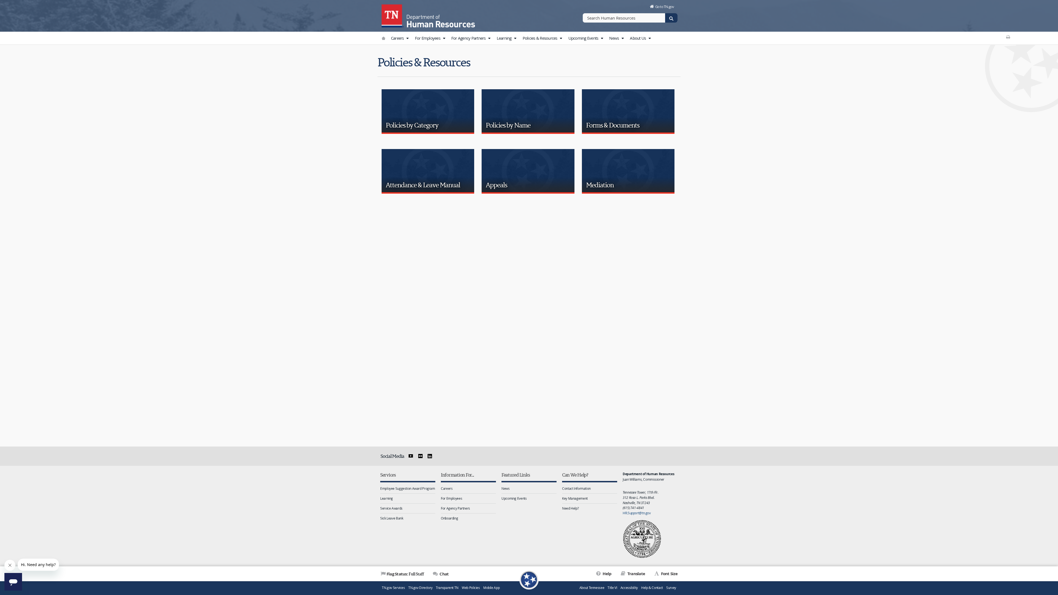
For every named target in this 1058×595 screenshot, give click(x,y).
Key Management (575, 498)
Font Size (669, 574)
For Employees (428, 38)
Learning (504, 38)
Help (606, 574)
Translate (636, 574)
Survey (671, 587)
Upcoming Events (583, 38)
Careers (398, 38)
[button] (407, 38)
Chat (444, 574)
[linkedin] (430, 456)
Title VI (612, 587)
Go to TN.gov (664, 6)
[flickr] (420, 456)
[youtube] (411, 456)
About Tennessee (591, 587)
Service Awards (391, 508)
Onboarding (449, 518)
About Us (638, 38)
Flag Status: (405, 573)
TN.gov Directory (420, 587)
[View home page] (393, 15)
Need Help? (570, 508)
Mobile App (491, 587)
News (614, 38)
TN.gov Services (393, 587)
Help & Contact (652, 587)
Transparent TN (447, 587)
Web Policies (471, 587)
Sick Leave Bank (391, 518)
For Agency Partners (469, 38)
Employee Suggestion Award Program (407, 488)
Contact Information (576, 488)
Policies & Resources (540, 38)
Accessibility (629, 587)
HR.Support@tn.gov (637, 513)
